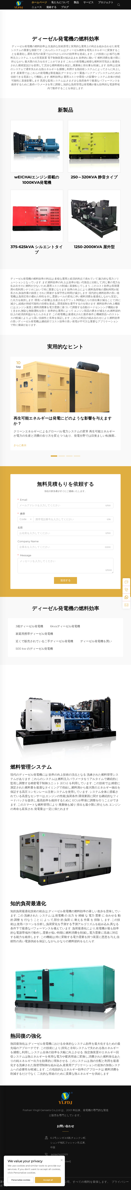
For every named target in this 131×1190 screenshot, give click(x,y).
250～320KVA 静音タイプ (94, 177)
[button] (54, 456)
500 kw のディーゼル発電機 (34, 648)
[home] (18, 4)
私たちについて (60, 2)
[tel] (126, 589)
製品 (76, 2)
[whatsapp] (126, 597)
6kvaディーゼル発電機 (65, 626)
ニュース (37, 7)
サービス (88, 2)
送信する (65, 580)
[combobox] (26, 519)
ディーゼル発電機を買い (96, 641)
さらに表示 (20, 445)
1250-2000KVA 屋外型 (94, 246)
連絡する (51, 7)
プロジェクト (105, 2)
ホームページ (39, 2)
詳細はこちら (36, 146)
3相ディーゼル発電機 (29, 626)
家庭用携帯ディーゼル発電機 (34, 634)
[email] (126, 605)
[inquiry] (126, 582)
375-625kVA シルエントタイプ (37, 249)
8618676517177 (59, 1154)
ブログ (65, 7)
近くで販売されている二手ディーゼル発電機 (44, 641)
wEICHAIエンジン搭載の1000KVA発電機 (36, 180)
